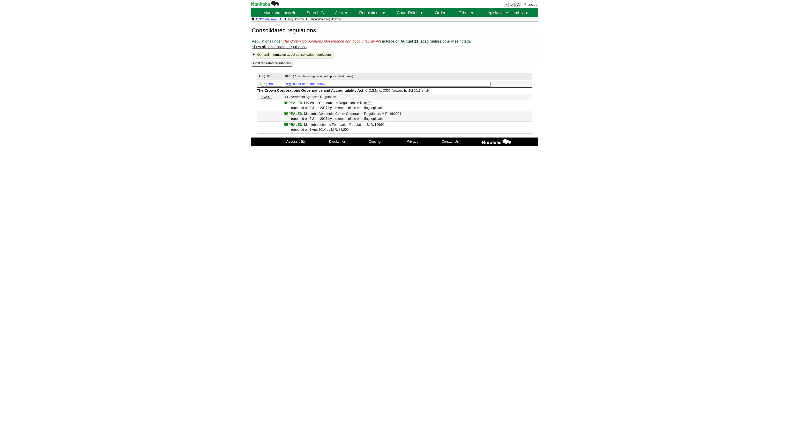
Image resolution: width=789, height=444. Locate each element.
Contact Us (450, 141)
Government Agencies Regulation (311, 97)
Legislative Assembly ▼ (507, 12)
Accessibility (296, 141)
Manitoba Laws (277, 12)
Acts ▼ (341, 12)
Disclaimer (337, 141)
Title (287, 76)
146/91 (380, 124)
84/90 (368, 103)
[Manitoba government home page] (265, 5)
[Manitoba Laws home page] (252, 19)
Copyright (376, 141)
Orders (441, 12)
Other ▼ (466, 12)
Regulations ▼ (372, 12)
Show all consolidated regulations (279, 47)
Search (314, 12)
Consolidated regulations (324, 19)
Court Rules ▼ (410, 12)
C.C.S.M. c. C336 (378, 90)
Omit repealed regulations (272, 63)
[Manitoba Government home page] (496, 142)
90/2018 (266, 97)
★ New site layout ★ (268, 19)
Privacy (412, 141)
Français (530, 4)
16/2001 (395, 114)
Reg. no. (265, 76)
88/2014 (345, 129)
